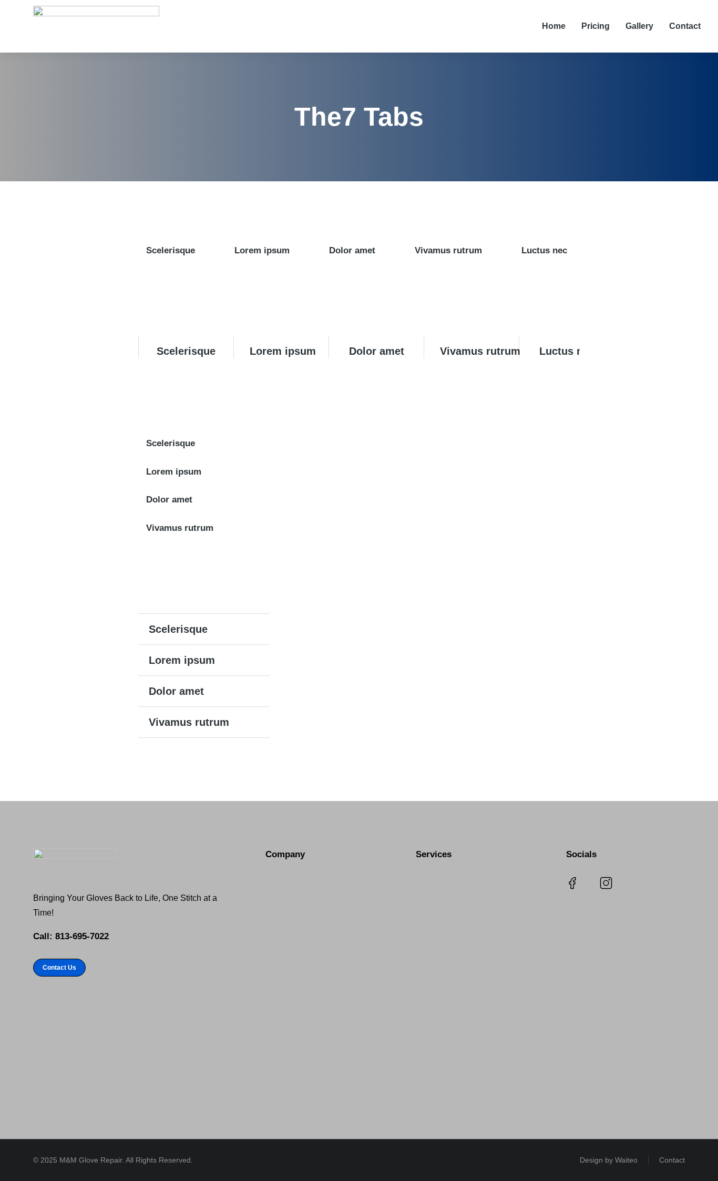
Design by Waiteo (609, 1160)
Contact (672, 1160)
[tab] (166, 250)
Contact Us (59, 967)
